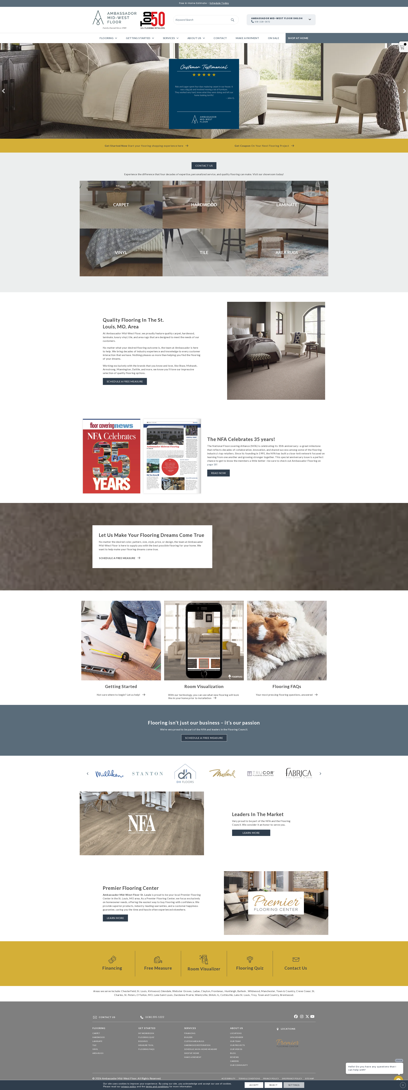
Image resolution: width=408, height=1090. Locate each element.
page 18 (212, 464)
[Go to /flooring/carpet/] (121, 205)
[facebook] (295, 1017)
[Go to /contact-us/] (204, 175)
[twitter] (306, 1017)
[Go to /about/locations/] (296, 1029)
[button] (232, 19)
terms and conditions (157, 1086)
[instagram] (301, 1017)
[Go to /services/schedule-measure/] (158, 963)
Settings (293, 1085)
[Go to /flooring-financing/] (112, 963)
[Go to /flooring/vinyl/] (121, 252)
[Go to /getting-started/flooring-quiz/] (250, 963)
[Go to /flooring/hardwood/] (204, 205)
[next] (404, 90)
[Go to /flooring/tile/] (204, 252)
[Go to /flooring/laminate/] (286, 205)
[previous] (3, 90)
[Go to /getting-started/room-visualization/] (204, 963)
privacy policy (128, 1086)
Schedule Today (219, 3)
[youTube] (312, 1017)
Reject (273, 1085)
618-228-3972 (262, 21)
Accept (254, 1085)
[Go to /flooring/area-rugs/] (286, 252)
